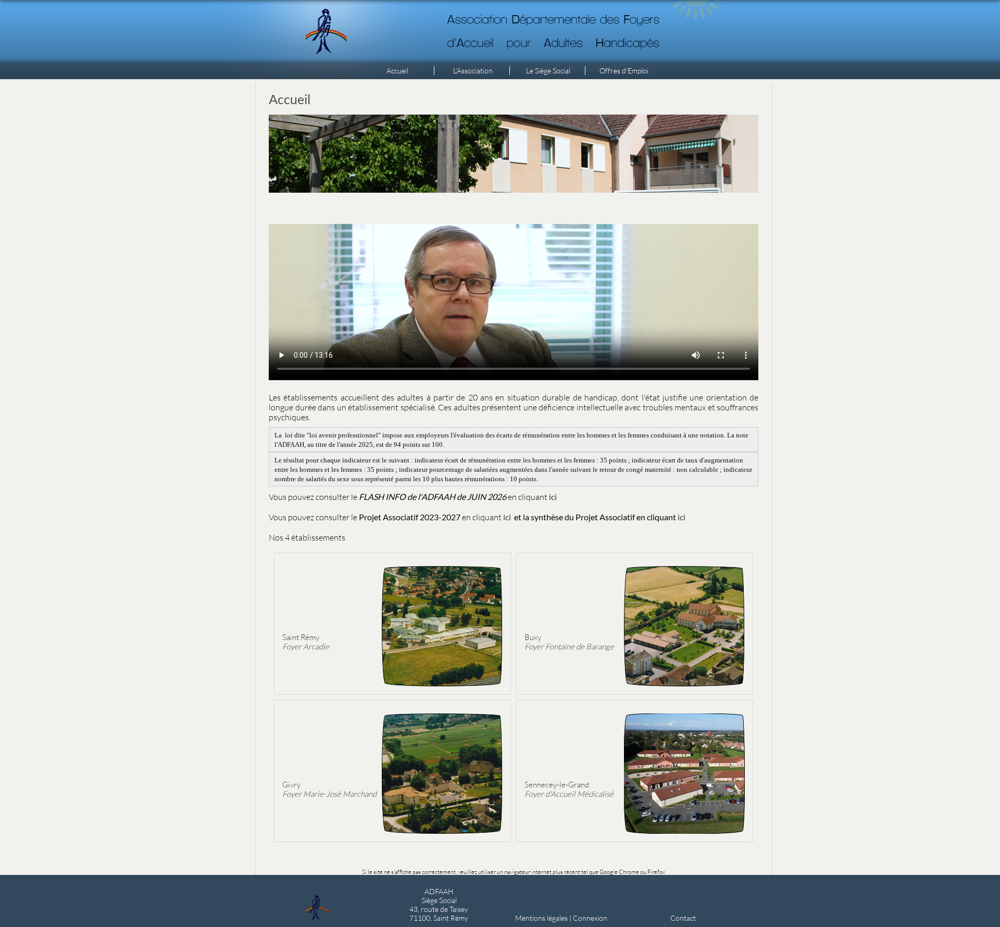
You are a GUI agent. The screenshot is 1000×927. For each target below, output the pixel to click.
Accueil (397, 70)
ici (507, 517)
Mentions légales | (544, 917)
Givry (329, 789)
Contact (683, 917)
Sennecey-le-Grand (569, 789)
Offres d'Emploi (623, 70)
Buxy (569, 641)
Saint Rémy (305, 641)
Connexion (590, 917)
